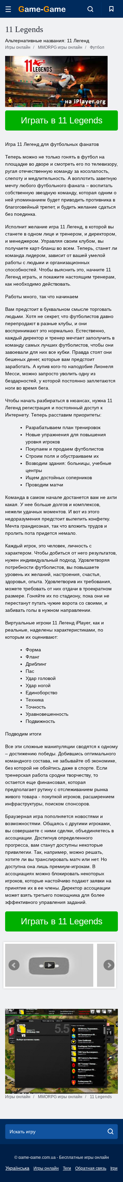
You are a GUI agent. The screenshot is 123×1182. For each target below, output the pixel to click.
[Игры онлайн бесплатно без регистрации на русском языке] (42, 9)
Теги (67, 1168)
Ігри (114, 1168)
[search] (110, 1131)
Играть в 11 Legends (61, 120)
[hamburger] (8, 9)
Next (109, 965)
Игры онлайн (46, 1168)
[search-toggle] (90, 8)
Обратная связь (90, 1168)
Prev (14, 965)
